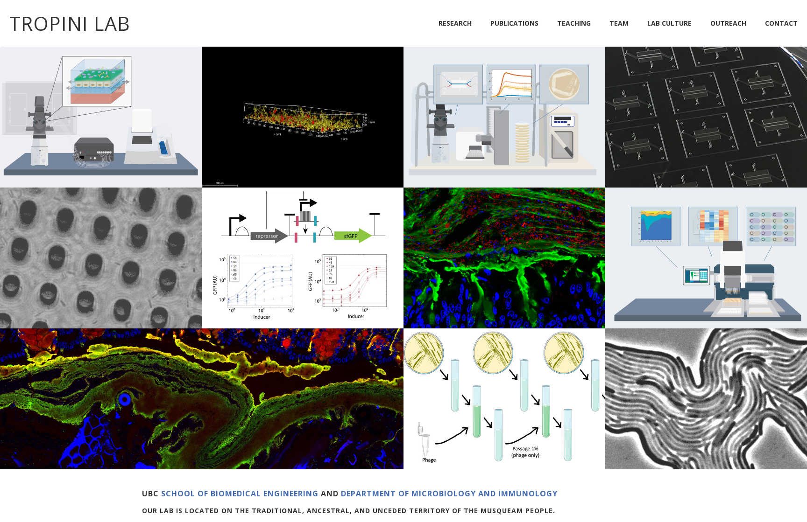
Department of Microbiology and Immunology (449, 493)
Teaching (574, 23)
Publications (514, 23)
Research (455, 23)
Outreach (728, 23)
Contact (781, 23)
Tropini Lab (69, 23)
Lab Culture (669, 23)
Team (619, 23)
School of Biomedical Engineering (241, 493)
